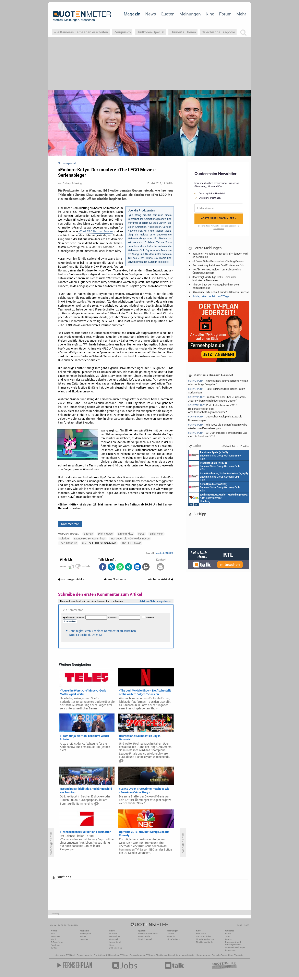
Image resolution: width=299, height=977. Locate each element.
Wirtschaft (113, 939)
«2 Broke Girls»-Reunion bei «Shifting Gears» (217, 261)
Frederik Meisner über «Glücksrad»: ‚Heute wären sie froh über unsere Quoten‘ (217, 398)
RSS (53, 933)
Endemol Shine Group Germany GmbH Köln (220, 455)
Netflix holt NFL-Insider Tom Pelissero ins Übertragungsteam (216, 271)
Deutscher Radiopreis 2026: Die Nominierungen (215, 418)
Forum (225, 14)
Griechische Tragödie (218, 32)
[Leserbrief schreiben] (160, 567)
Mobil (53, 939)
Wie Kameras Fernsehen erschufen (80, 32)
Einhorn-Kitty (125, 533)
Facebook (55, 945)
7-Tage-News (57, 942)
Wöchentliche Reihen (148, 933)
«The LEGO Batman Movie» (96, 231)
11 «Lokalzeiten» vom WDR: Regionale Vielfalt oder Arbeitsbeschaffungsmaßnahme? (213, 408)
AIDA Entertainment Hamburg (224, 498)
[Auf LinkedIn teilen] (137, 567)
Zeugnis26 (122, 32)
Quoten (168, 14)
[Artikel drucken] (146, 567)
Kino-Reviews (173, 939)
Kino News (60, 955)
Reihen (83, 936)
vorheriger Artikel (72, 579)
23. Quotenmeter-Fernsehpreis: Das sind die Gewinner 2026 (217, 434)
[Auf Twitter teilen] (111, 567)
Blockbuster (161, 955)
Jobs (227, 936)
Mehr (241, 14)
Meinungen (190, 14)
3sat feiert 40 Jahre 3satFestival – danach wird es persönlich (220, 255)
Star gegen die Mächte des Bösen (130, 538)
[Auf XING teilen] (128, 567)
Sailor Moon (156, 533)
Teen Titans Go (68, 543)
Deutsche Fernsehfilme (222, 955)
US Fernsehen (112, 955)
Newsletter (55, 936)
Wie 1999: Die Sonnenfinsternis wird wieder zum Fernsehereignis (217, 426)
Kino (210, 14)
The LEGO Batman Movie (99, 543)
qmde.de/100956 (164, 552)
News (150, 14)
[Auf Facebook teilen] (102, 567)
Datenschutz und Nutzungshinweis (233, 943)
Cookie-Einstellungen (235, 947)
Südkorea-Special (150, 32)
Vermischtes (114, 936)
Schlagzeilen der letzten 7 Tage (210, 296)
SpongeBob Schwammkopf (89, 538)
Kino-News (201, 933)
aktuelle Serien (188, 955)
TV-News (113, 933)
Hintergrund (85, 933)
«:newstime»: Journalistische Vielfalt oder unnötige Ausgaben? (218, 382)
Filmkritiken (99, 955)
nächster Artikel (159, 579)
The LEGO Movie (131, 543)
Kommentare (70, 524)
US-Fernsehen (115, 948)
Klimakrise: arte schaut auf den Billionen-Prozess (220, 292)
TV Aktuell (70, 955)
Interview (84, 939)
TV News (124, 955)
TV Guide (150, 955)
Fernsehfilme (174, 955)
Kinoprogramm (203, 955)
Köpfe (111, 945)
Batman (88, 533)
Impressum (230, 950)
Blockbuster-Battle (204, 942)
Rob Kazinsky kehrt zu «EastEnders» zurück (218, 265)
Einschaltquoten (137, 955)
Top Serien (239, 955)
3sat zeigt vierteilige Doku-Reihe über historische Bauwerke (214, 278)
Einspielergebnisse (205, 939)
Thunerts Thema (183, 32)
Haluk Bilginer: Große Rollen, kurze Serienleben (216, 390)
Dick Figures (105, 533)
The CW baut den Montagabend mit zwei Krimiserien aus (215, 286)
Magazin (132, 14)
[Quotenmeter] (82, 16)
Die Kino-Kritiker (203, 936)
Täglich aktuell (145, 939)
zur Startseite (116, 579)
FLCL (141, 533)
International (115, 942)
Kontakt (228, 939)
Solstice (64, 538)
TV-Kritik (171, 936)
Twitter (54, 948)
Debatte (170, 933)
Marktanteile (144, 936)
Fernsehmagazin (84, 955)
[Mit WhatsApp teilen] (120, 567)
